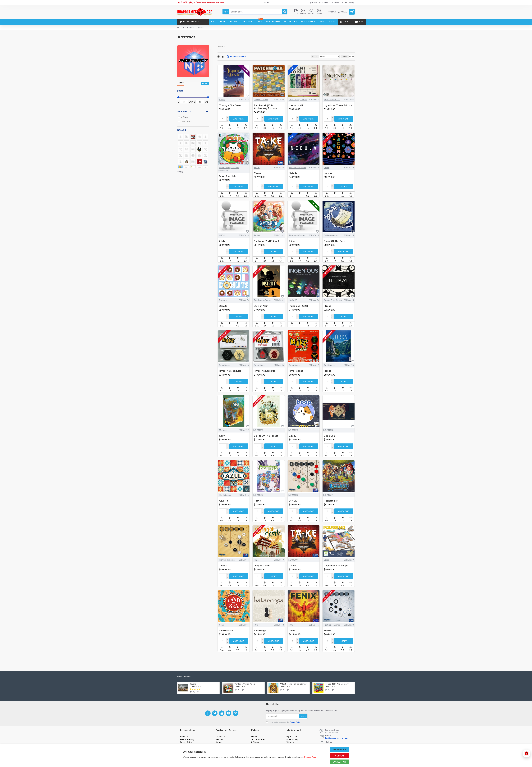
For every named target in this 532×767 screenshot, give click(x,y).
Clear (206, 83)
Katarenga (260, 630)
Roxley (257, 235)
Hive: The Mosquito (230, 371)
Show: (345, 57)
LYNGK (293, 500)
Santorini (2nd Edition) (266, 241)
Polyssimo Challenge (336, 565)
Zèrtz (222, 241)
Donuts (223, 306)
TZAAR (223, 565)
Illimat (327, 306)
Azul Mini (224, 500)
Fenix (292, 630)
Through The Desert (231, 105)
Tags (180, 172)
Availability (184, 111)
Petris (257, 500)
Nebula (293, 173)
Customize (340, 749)
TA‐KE (292, 565)
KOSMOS (293, 300)
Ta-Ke (257, 173)
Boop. (292, 436)
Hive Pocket (296, 371)
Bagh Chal (329, 436)
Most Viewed (184, 676)
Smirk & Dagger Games (229, 167)
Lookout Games (261, 100)
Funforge (223, 300)
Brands (181, 130)
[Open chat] (526, 753)
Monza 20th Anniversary (337, 684)
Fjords (327, 371)
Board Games (188, 27)
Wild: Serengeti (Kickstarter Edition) (294, 684)
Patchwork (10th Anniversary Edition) (265, 107)
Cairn (222, 436)
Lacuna (328, 173)
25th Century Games (298, 100)
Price (180, 91)
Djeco (326, 560)
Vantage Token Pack (245, 684)
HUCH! (256, 167)
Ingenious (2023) (298, 306)
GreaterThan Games (333, 300)
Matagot (223, 430)
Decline (340, 756)
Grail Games (329, 365)
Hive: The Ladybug (264, 371)
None (221, 625)
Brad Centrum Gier (332, 100)
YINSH (327, 630)
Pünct (292, 241)
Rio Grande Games (297, 235)
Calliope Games (331, 235)
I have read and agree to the (284, 722)
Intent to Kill (296, 105)
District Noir (261, 306)
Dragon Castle (262, 565)
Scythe (193, 684)
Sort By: (315, 57)
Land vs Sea (226, 630)
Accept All (340, 762)
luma (256, 560)
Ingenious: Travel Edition (338, 105)
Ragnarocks (331, 500)
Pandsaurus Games (262, 300)
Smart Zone (224, 365)
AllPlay (222, 100)
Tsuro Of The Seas (334, 241)
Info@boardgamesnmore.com (336, 738)
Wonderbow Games (297, 167)
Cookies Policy (310, 757)
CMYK (326, 167)
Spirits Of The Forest (266, 436)
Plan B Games (225, 495)
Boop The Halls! (228, 176)
